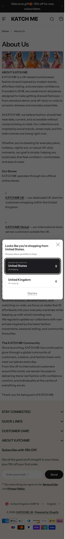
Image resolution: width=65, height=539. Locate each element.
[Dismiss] (55, 244)
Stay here (31, 293)
